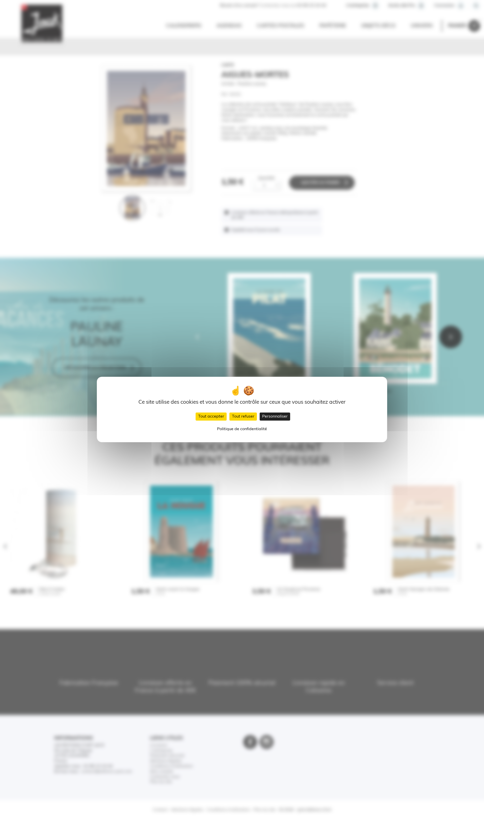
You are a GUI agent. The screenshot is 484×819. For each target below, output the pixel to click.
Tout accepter (211, 417)
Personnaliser (275, 417)
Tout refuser (243, 417)
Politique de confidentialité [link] (242, 429)
